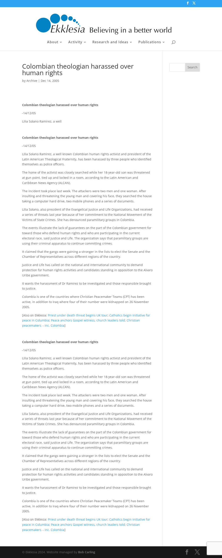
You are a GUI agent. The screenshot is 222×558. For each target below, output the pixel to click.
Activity (75, 42)
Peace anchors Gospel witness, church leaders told (88, 320)
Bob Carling (86, 552)
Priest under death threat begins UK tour (78, 315)
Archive (31, 81)
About (52, 42)
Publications (149, 42)
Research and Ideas (110, 42)
